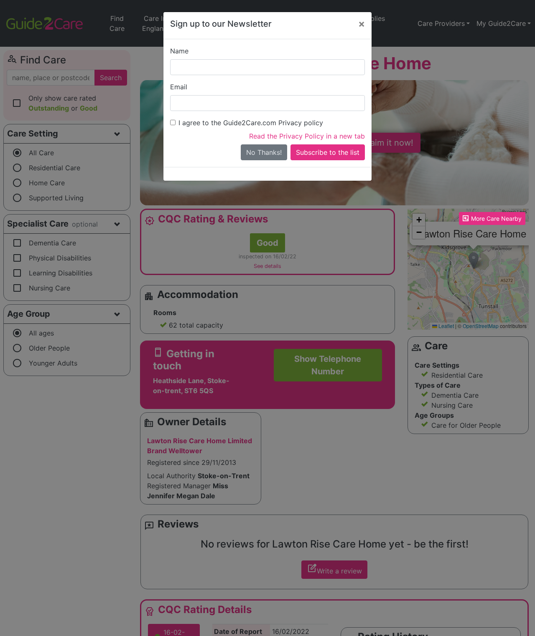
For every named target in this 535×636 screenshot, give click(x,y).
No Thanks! (264, 152)
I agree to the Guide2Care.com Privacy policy (250, 123)
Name (179, 51)
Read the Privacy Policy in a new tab (307, 136)
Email (178, 87)
